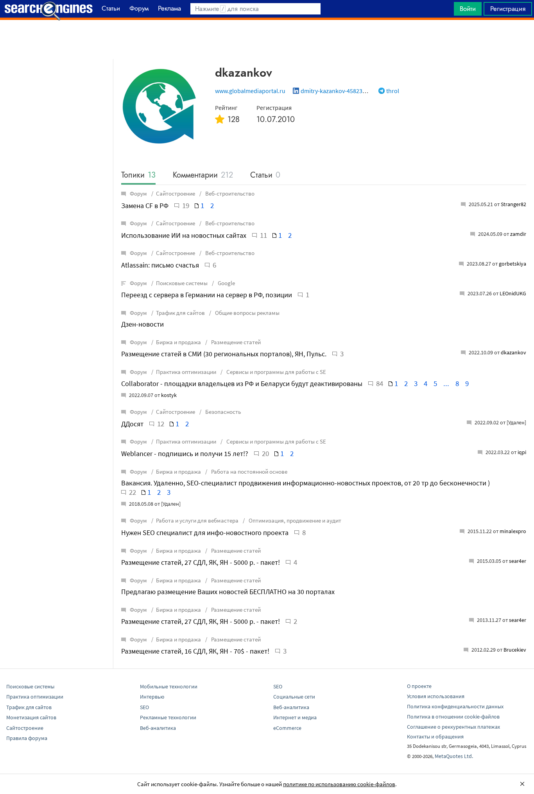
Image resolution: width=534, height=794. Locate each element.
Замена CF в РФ (144, 205)
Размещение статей (235, 342)
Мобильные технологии (168, 686)
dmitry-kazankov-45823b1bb (338, 91)
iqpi (522, 452)
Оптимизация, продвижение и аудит (294, 520)
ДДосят (132, 423)
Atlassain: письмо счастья (160, 264)
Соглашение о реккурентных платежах (453, 726)
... (446, 383)
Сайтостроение (175, 193)
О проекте (419, 686)
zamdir (518, 233)
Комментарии (203, 175)
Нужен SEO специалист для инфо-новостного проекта (205, 532)
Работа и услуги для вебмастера (197, 520)
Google (226, 283)
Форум (138, 193)
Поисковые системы (182, 283)
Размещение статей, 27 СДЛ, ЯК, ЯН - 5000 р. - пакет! (200, 562)
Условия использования (435, 696)
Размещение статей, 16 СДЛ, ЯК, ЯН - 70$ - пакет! (195, 651)
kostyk (169, 395)
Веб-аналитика (158, 727)
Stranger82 (513, 204)
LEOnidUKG (513, 293)
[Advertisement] (267, 39)
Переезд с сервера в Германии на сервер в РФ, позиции (206, 294)
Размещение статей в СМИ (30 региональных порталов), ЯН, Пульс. (223, 353)
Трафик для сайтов (180, 312)
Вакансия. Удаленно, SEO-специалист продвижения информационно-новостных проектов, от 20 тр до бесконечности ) (305, 482)
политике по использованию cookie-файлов (339, 784)
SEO (144, 707)
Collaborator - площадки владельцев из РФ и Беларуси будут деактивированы (241, 383)
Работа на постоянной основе (248, 471)
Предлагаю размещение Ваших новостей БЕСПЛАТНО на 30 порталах (228, 591)
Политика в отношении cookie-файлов (453, 716)
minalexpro (513, 531)
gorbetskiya (512, 263)
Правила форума (26, 738)
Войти (468, 8)
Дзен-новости (142, 324)
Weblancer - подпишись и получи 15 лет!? (184, 453)
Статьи (265, 175)
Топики (138, 175)
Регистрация (507, 8)
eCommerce (287, 727)
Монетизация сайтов (31, 717)
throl (392, 91)
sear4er (517, 560)
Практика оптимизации (186, 371)
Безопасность (222, 411)
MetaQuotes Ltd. (454, 756)
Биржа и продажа (178, 342)
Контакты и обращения (435, 736)
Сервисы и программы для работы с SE (275, 371)
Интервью (152, 696)
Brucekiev (515, 649)
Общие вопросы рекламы (247, 312)
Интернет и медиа (295, 717)
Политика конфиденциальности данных (455, 706)
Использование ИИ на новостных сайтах (183, 235)
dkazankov (513, 352)
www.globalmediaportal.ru (250, 91)
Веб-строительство (229, 193)
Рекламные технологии (168, 717)
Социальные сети (294, 696)
